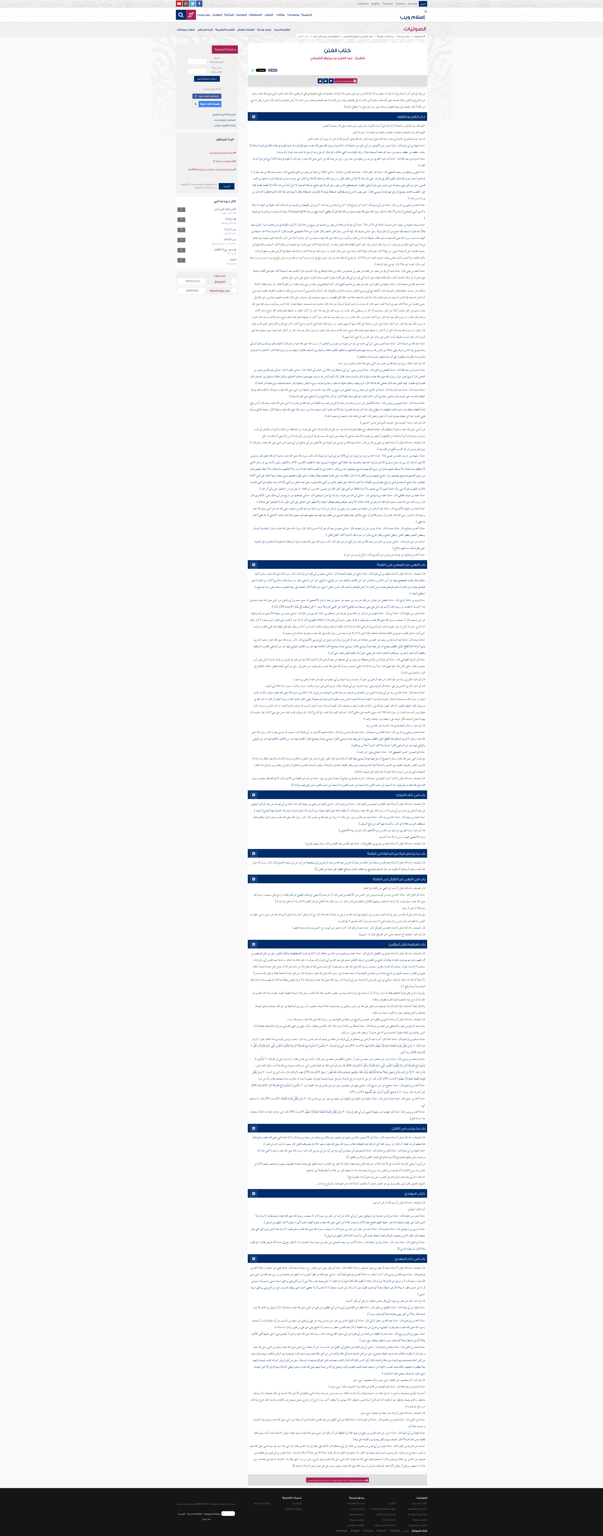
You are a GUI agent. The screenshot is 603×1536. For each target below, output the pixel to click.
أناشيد (392, 1503)
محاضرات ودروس (417, 1508)
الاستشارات (255, 14)
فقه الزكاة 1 (230, 219)
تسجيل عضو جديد (225, 119)
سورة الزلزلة (230, 229)
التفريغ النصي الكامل (344, 81)
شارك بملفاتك (186, 29)
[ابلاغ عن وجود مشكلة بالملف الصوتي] (320, 80)
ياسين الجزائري (230, 233)
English (375, 3)
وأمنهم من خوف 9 (223, 161)
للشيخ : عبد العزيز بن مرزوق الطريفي (337, 58)
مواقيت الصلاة (293, 1508)
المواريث (217, 14)
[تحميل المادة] (325, 80)
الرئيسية (306, 14)
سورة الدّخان (230, 239)
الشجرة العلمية (224, 29)
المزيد (226, 186)
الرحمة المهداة (355, 1503)
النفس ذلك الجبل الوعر (225, 209)
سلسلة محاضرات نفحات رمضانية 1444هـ (211, 169)
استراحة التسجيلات (385, 1525)
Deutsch (400, 3)
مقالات (280, 14)
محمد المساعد (231, 263)
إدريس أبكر (231, 253)
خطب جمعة (420, 1519)
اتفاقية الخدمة (194, 1514)
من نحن (206, 1519)
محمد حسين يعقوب (228, 213)
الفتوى (269, 14)
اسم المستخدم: (216, 60)
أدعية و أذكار (389, 1519)
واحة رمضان (357, 1508)
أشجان (233, 260)
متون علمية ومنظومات (383, 1508)
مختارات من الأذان (386, 1514)
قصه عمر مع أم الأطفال (225, 250)
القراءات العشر (245, 29)
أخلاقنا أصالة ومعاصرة (221, 152)
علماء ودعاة (264, 29)
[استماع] (331, 80)
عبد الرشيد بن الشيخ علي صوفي (224, 243)
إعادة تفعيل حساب (225, 125)
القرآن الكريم (282, 29)
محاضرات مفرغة (417, 1514)
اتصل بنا (181, 1514)
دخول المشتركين (207, 78)
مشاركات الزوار (262, 1503)
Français (388, 3)
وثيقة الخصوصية (212, 1514)
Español (412, 3)
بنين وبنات (203, 14)
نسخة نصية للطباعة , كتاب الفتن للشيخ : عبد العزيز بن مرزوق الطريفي (336, 1480)
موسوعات (293, 14)
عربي (423, 3)
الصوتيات (241, 14)
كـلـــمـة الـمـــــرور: (216, 69)
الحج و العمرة (356, 1514)
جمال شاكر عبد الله (229, 223)
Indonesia (363, 3)
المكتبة (229, 14)
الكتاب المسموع (417, 1525)
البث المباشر (205, 29)
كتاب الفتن (337, 50)
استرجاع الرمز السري (224, 114)
